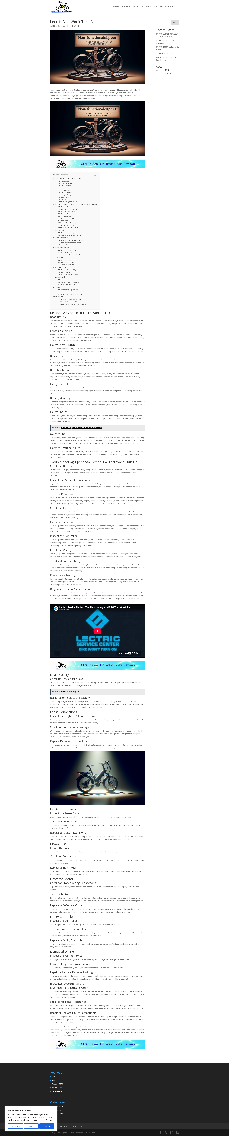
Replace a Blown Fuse (67, 265)
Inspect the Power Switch (68, 250)
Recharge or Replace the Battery (71, 235)
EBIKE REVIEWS (130, 7)
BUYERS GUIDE (149, 7)
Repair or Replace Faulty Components (73, 304)
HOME (115, 7)
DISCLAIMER (64, 1126)
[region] (31, 1118)
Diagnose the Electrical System (71, 299)
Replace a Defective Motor (69, 274)
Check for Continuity (67, 262)
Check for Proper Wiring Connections (72, 270)
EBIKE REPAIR (167, 7)
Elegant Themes (67, 1132)
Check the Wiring (65, 220)
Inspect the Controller (67, 218)
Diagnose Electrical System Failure (72, 227)
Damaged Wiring (65, 195)
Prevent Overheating (67, 225)
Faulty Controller (65, 192)
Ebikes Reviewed (58, 26)
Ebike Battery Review (164, 53)
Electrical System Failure (69, 202)
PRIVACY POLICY (78, 1126)
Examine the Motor (66, 216)
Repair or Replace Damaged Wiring (71, 294)
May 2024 (55, 1076)
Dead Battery (64, 181)
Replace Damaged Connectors (70, 245)
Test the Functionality (67, 252)
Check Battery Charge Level (69, 233)
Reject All (31, 1126)
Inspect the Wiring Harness (69, 290)
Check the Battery (66, 207)
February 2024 (57, 1084)
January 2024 (57, 1088)
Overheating (64, 199)
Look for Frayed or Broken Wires (71, 292)
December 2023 (58, 1091)
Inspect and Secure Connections (70, 209)
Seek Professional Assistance (70, 302)
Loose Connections (66, 183)
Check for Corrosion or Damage (70, 242)
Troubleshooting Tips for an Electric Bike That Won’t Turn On (76, 204)
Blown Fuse (64, 188)
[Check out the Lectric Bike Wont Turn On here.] (97, 168)
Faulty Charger (65, 197)
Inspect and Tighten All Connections (72, 240)
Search (175, 22)
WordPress (90, 1132)
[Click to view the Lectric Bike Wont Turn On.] (97, 1049)
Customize (16, 1126)
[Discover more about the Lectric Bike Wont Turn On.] (97, 670)
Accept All (46, 1126)
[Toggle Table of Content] (94, 175)
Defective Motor (65, 190)
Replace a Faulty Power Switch (70, 255)
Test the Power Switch (67, 211)
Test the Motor (65, 272)
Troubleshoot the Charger (69, 223)
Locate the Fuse (65, 260)
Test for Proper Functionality (69, 282)
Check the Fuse (65, 214)
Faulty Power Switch (67, 185)
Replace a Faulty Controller (69, 284)
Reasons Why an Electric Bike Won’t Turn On (70, 178)
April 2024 (55, 1080)
